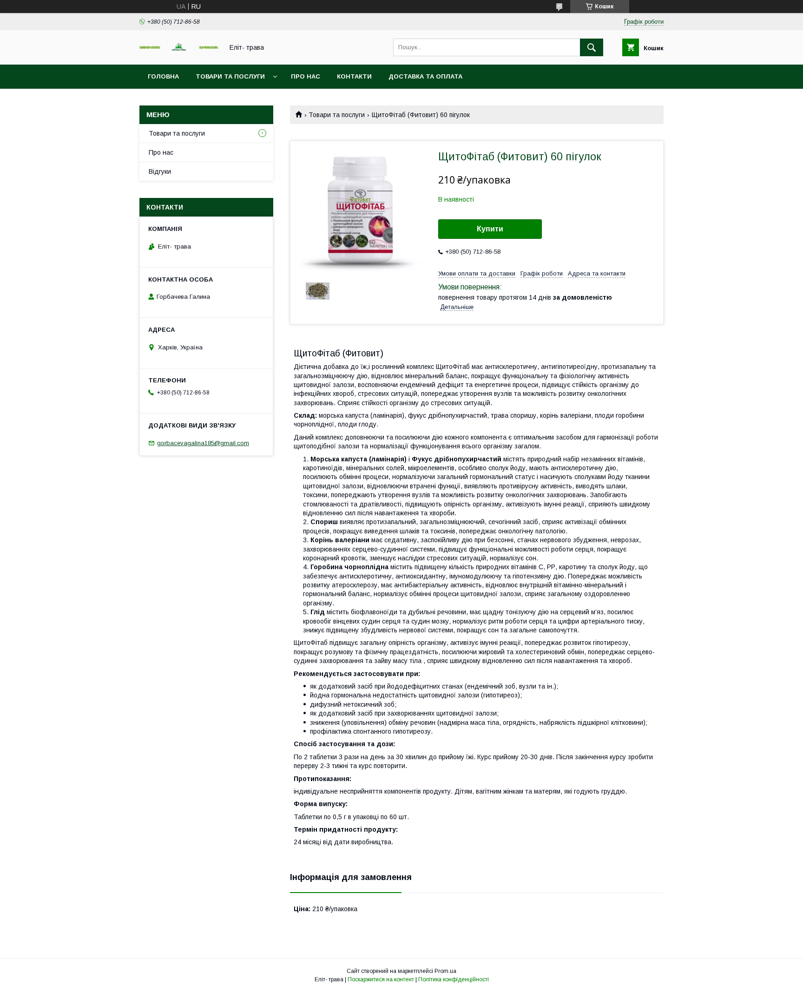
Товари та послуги (230, 76)
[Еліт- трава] (178, 49)
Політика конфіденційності (453, 979)
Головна (163, 76)
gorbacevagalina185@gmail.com (203, 443)
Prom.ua (445, 971)
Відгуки (160, 171)
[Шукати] (591, 47)
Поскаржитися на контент (381, 979)
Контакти (354, 76)
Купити (490, 229)
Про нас (305, 76)
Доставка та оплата (425, 76)
